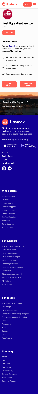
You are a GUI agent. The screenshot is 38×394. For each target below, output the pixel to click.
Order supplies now (9, 310)
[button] (34, 4)
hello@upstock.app (10, 163)
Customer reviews (9, 250)
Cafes (4, 321)
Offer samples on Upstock (12, 274)
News (4, 360)
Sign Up (5, 153)
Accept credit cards (9, 260)
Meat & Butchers (8, 210)
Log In (4, 160)
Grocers (5, 331)
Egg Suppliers (7, 227)
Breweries (6, 221)
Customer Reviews (9, 381)
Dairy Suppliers (8, 224)
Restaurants (6, 324)
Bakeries (5, 200)
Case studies (7, 271)
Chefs (4, 334)
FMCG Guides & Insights (11, 257)
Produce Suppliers (9, 207)
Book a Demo (7, 156)
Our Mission (6, 367)
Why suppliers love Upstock (13, 246)
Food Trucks (7, 338)
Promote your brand (10, 264)
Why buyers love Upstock (12, 303)
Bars (4, 328)
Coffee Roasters (8, 203)
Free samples (7, 307)
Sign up (28, 4)
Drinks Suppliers (8, 214)
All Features (6, 281)
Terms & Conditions (9, 374)
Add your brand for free (11, 278)
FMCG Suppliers (8, 196)
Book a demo (7, 284)
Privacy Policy (7, 371)
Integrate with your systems (12, 267)
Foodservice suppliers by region (14, 317)
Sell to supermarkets (10, 253)
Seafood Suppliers (9, 217)
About (4, 357)
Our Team (6, 364)
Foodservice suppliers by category (15, 314)
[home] (12, 4)
